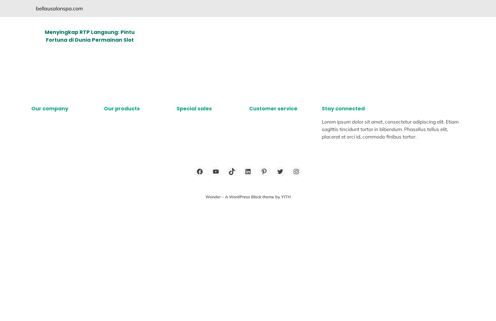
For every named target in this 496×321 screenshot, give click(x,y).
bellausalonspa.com (59, 8)
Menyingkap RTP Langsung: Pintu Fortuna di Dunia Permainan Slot (90, 35)
